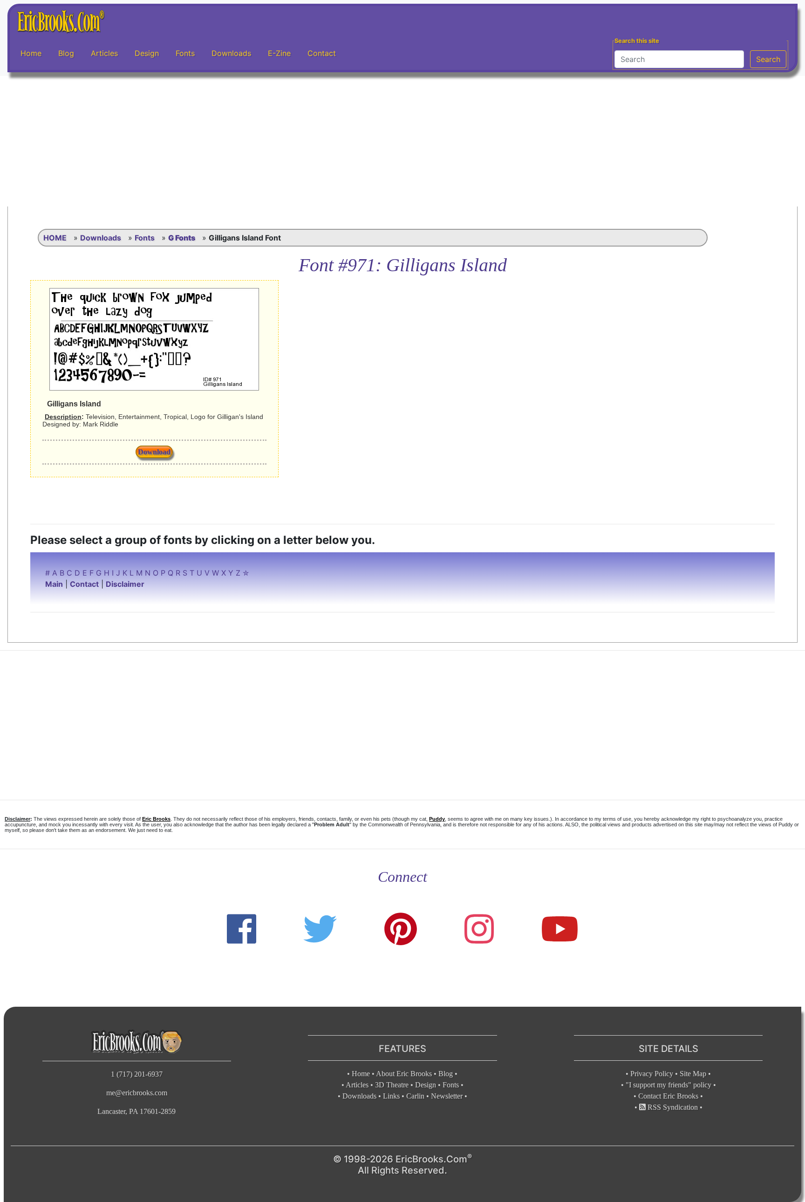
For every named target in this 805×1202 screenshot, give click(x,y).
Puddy (437, 819)
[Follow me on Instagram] (479, 929)
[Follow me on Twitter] (320, 929)
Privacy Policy (651, 1074)
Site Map (693, 1074)
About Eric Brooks (404, 1074)
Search (768, 59)
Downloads (231, 53)
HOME (55, 237)
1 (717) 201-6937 (137, 1074)
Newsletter (447, 1096)
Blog (66, 53)
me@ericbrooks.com (136, 1093)
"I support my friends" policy (668, 1085)
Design (147, 53)
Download (154, 452)
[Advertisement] (402, 141)
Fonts (185, 53)
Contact (321, 53)
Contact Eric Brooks (668, 1096)
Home (30, 53)
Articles (104, 53)
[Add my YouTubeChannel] (559, 929)
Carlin (415, 1096)
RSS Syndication (672, 1107)
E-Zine (279, 53)
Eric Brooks (156, 819)
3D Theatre (392, 1085)
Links (391, 1096)
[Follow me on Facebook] (242, 929)
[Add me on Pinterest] (401, 929)
